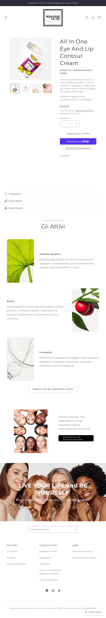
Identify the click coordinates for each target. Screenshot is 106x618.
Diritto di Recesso (48, 580)
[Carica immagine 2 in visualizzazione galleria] (26, 88)
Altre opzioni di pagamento (78, 148)
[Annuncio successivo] (101, 3)
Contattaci (45, 564)
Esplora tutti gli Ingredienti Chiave (53, 389)
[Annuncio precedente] (5, 3)
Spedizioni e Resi (48, 551)
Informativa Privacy (82, 551)
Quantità (64, 118)
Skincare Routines (16, 564)
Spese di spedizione (84, 110)
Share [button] (66, 155)
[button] (6, 18)
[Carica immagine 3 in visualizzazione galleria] (36, 88)
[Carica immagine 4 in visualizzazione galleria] (47, 88)
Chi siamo (12, 551)
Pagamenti (45, 558)
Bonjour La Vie (22, 608)
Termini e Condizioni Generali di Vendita (50, 572)
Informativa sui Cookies (84, 558)
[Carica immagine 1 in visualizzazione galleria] (15, 88)
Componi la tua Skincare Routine (72, 438)
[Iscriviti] (75, 529)
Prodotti (11, 558)
